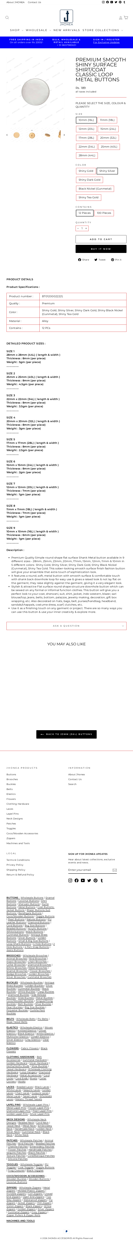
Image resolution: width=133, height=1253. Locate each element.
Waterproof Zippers (35, 1200)
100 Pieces (104, 212)
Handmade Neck (24, 1128)
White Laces (13, 1090)
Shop (15, 30)
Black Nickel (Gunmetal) (95, 188)
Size (79, 114)
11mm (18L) (107, 120)
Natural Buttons (36, 919)
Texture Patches (15, 1155)
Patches (11, 823)
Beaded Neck (26, 1122)
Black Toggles (35, 1170)
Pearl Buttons (16, 919)
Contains (84, 207)
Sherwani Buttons (29, 904)
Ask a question (66, 626)
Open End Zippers (33, 1196)
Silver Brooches (16, 977)
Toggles (11, 828)
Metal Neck (29, 1125)
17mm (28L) (86, 137)
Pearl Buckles (14, 1007)
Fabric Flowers (30, 1048)
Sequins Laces (31, 1090)
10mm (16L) (86, 120)
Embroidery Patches (42, 1146)
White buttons (15, 931)
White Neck (22, 1135)
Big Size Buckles (35, 1007)
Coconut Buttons (28, 900)
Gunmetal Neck (31, 1131)
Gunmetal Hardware (35, 1060)
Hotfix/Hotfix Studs (17, 1066)
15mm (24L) (108, 128)
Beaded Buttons (16, 928)
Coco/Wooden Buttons (20, 916)
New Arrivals (67, 30)
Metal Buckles (44, 998)
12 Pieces (85, 212)
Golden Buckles (34, 985)
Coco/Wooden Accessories (22, 833)
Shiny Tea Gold (89, 197)
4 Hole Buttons (42, 944)
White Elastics (45, 1033)
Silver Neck (13, 1131)
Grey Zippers (39, 1212)
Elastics (11, 794)
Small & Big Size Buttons (33, 940)
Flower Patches (17, 1149)
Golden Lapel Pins (17, 1114)
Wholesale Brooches (35, 955)
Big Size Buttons (35, 925)
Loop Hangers (28, 1072)
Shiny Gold (86, 170)
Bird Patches (26, 1143)
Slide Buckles (26, 998)
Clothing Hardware (17, 804)
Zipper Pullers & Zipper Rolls (23, 1215)
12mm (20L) (86, 128)
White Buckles (26, 991)
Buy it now (101, 249)
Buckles (11, 784)
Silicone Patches (18, 1158)
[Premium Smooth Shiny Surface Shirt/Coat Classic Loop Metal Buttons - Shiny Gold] (11, 702)
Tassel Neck (13, 1125)
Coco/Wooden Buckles (20, 1001)
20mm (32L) (108, 137)
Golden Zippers (27, 1209)
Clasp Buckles (45, 991)
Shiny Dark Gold (89, 179)
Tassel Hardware (16, 1069)
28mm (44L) (87, 155)
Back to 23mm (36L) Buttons (68, 734)
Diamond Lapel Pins (18, 1110)
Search (72, 784)
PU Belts (43, 1019)
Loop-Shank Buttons (18, 944)
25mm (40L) (109, 146)
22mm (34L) (87, 146)
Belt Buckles (25, 1004)
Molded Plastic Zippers (31, 1190)
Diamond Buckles (18, 994)
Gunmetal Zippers (18, 1212)
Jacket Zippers (26, 1203)
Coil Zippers (35, 1193)
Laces (9, 809)
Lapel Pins (12, 813)
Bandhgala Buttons (30, 913)
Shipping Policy (15, 870)
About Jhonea (76, 774)
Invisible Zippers (16, 1193)
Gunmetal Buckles (29, 988)
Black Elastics (26, 1033)
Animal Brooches (16, 958)
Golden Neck (43, 1128)
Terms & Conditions (18, 860)
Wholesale (37, 30)
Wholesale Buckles (31, 982)
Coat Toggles (26, 1167)
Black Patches (36, 1152)
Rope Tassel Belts (16, 1022)
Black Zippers (34, 1206)
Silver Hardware (38, 1063)
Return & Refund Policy (20, 874)
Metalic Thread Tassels (28, 1099)
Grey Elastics (33, 1039)
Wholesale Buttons (32, 897)
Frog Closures (16, 1170)
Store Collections (102, 30)
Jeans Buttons (15, 950)
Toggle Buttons (45, 916)
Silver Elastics (14, 1039)
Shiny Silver (107, 170)
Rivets (33, 1078)
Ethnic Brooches (16, 967)
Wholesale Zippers (30, 1187)
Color (81, 165)
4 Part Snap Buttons (36, 947)
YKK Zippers (44, 1203)
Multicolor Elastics (17, 1036)
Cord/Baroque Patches (41, 1155)
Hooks (21, 1081)
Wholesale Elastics (31, 1027)
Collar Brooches (16, 964)
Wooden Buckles (16, 1179)
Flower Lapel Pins (38, 1107)
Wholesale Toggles (31, 1164)
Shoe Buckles (43, 1004)
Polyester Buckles (17, 1010)
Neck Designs (14, 818)
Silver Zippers (46, 1209)
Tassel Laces (30, 1096)
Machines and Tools (18, 843)
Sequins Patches (16, 1152)
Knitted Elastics (27, 1030)
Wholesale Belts (26, 1019)
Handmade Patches (40, 1149)
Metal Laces (13, 1096)
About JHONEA (15, 2)
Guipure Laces (40, 1093)
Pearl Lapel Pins (42, 1110)
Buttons (11, 774)
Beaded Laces (25, 1087)
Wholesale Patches (31, 1140)
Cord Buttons (14, 925)
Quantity (83, 222)
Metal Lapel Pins (16, 1107)
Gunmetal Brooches (39, 977)
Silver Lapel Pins (40, 1114)
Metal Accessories (31, 1075)
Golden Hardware (16, 1063)
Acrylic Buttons (37, 928)
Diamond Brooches (39, 964)
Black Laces (42, 1087)
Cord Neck (42, 1122)
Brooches (12, 779)
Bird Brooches (37, 958)
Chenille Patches (18, 1146)
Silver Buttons (27, 937)
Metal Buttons (26, 907)
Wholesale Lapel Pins (36, 1104)
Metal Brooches (37, 967)
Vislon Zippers (15, 1206)
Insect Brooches (16, 961)
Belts (9, 789)
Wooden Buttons (39, 1179)
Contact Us (34, 2)
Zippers (10, 838)
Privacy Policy (15, 865)
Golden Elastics (40, 1036)
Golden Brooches (39, 974)
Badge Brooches (16, 974)
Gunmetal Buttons (17, 934)
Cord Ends (21, 1078)
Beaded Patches (45, 1143)
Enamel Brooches (17, 971)
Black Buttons (34, 931)
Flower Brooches (40, 971)
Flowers (11, 799)
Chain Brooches (37, 961)
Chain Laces (22, 1093)
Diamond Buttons (39, 922)
